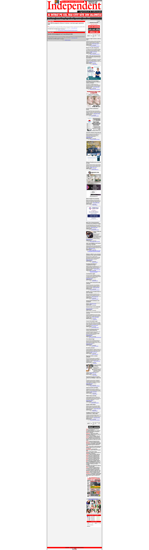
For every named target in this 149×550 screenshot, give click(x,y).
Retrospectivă (78, 19)
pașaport (76, 30)
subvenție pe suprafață (96, 251)
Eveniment (58, 17)
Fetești (91, 241)
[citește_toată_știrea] (96, 113)
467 (91, 35)
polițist (94, 363)
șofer (89, 337)
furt (97, 169)
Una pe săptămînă (59, 19)
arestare (96, 262)
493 (93, 36)
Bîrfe (66, 19)
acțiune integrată (97, 241)
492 (99, 35)
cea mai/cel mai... (51, 19)
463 (97, 34)
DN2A (93, 64)
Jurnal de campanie (86, 19)
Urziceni (92, 115)
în (92, 429)
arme (93, 375)
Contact (84, 17)
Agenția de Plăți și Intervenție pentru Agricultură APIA (95, 271)
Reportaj (68, 17)
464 (99, 34)
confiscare (98, 89)
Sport (72, 17)
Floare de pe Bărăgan (96, 385)
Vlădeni (92, 402)
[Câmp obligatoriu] (94, 497)
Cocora (92, 327)
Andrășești (91, 89)
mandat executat (93, 229)
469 (95, 35)
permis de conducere (93, 139)
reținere (98, 139)
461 (93, 34)
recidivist (95, 169)
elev (96, 363)
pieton (95, 115)
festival (91, 385)
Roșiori (91, 54)
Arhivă (88, 17)
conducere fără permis (96, 54)
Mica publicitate (71, 19)
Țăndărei (93, 410)
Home (49, 17)
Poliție (93, 241)
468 (93, 35)
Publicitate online (78, 17)
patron (95, 402)
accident (96, 64)
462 (95, 34)
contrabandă (94, 280)
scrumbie (93, 354)
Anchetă (53, 17)
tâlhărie (96, 410)
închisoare (92, 337)
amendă (97, 402)
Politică (63, 17)
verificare (95, 375)
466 (89, 35)
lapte (90, 271)
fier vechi (94, 89)
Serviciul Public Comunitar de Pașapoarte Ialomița (66, 30)
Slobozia (92, 169)
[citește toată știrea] (74, 28)
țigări (97, 280)
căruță (98, 327)
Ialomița (66, 39)
